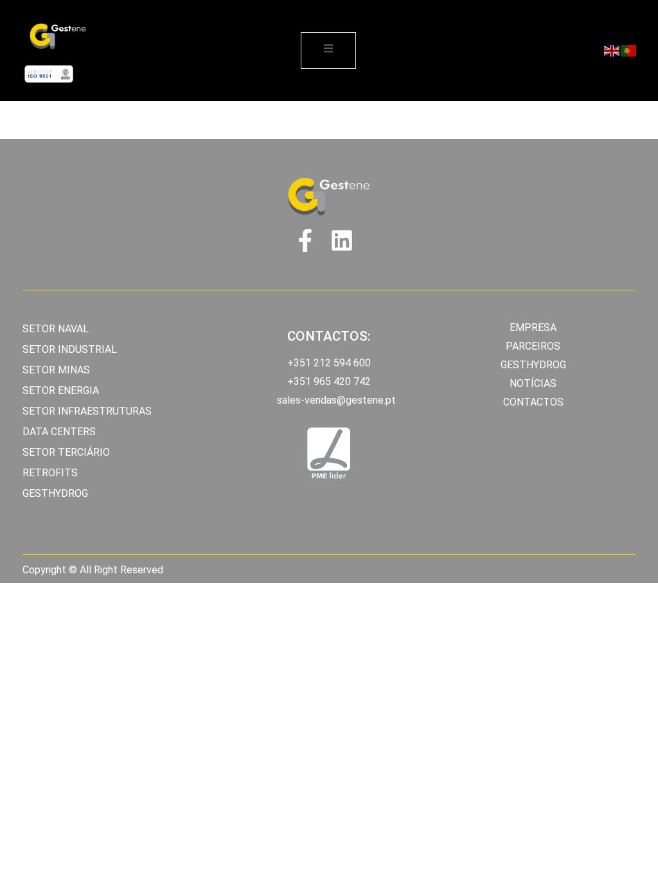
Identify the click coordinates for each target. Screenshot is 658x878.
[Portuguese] (629, 50)
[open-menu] (328, 50)
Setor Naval (55, 329)
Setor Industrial (69, 349)
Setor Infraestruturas (87, 411)
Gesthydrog (55, 493)
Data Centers (59, 432)
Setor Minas (56, 370)
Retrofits (50, 473)
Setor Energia (60, 390)
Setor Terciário (66, 452)
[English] (612, 50)
